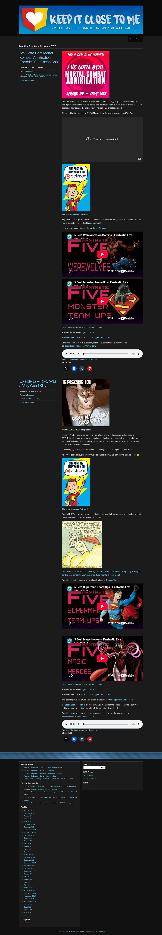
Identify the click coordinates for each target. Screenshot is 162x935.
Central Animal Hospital (72, 705)
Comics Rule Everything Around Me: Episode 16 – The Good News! (48, 779)
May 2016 (27, 912)
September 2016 (30, 901)
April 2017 (27, 885)
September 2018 (30, 838)
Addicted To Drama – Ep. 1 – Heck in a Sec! (40, 776)
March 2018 (28, 854)
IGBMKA (29, 75)
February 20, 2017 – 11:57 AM (31, 68)
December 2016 (30, 893)
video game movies (27, 77)
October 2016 (29, 899)
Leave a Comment (27, 80)
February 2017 (29, 890)
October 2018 (29, 835)
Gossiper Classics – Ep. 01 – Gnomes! (45, 789)
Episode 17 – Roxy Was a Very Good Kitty (37, 383)
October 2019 (29, 813)
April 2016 (27, 915)
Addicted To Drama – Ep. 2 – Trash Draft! (39, 770)
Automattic (102, 931)
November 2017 (30, 865)
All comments (91, 778)
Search (86, 764)
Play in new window (78, 359)
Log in (89, 786)
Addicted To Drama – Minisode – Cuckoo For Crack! (43, 768)
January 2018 (29, 860)
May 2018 (27, 849)
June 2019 (28, 819)
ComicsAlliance (99, 228)
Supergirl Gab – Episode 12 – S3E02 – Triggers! (56, 803)
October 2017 (29, 868)
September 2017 (30, 871)
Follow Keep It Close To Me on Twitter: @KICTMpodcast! (86, 338)
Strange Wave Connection (121, 700)
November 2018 (30, 832)
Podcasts (30, 71)
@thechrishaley (89, 332)
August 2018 (29, 841)
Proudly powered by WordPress (67, 931)
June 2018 (28, 846)
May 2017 (27, 882)
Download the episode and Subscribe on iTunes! (83, 327)
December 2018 (30, 830)
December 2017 (30, 863)
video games (40, 77)
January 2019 (29, 827)
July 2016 (27, 907)
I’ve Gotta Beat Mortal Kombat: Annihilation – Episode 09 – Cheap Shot (39, 57)
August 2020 (29, 810)
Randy (54, 75)
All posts (90, 775)
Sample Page (135, 39)
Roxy (38, 399)
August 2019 (29, 816)
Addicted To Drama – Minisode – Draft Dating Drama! (43, 773)
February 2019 (29, 824)
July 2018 (27, 843)
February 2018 (29, 857)
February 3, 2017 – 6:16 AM (30, 391)
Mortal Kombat (38, 75)
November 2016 (30, 896)
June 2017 (28, 879)
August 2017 (29, 874)
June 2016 (28, 910)
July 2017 (27, 876)
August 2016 (29, 904)
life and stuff (30, 399)
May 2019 (27, 821)
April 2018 (27, 852)
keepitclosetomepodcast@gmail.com (80, 346)
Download (92, 359)
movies (48, 75)
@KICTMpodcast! (102, 695)
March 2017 (28, 888)
